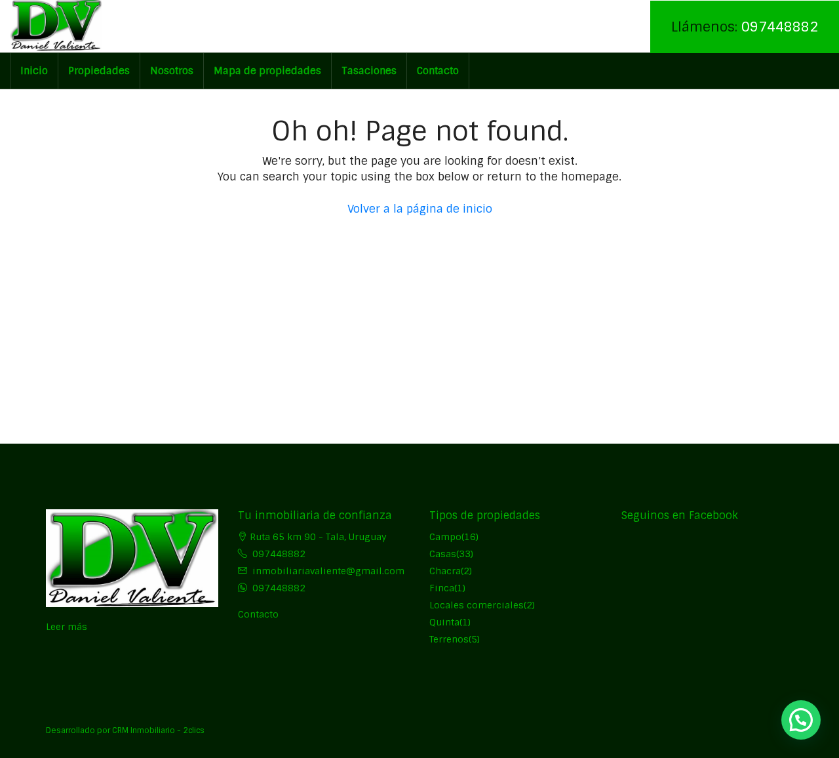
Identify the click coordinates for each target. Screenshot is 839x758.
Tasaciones (369, 70)
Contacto (438, 70)
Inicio (34, 70)
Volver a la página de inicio (419, 208)
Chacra (445, 571)
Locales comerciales (476, 605)
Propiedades (99, 70)
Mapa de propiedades (267, 70)
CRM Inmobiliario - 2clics (158, 730)
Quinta (444, 622)
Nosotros (171, 70)
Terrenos (449, 639)
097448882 (779, 26)
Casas (442, 554)
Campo (445, 537)
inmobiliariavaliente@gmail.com (328, 571)
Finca (441, 588)
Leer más (66, 627)
